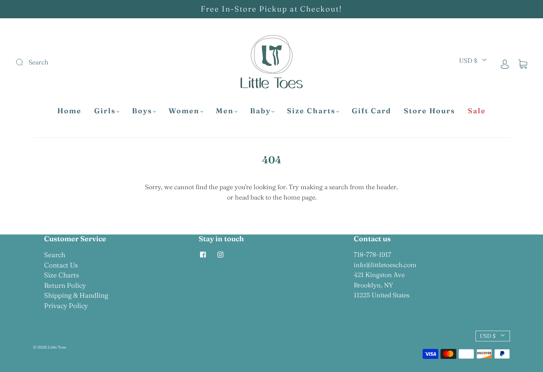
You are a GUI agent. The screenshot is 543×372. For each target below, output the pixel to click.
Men (225, 111)
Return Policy (65, 285)
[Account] (505, 64)
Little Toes (57, 347)
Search (54, 254)
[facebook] (202, 254)
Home (69, 111)
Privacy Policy (66, 305)
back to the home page (282, 197)
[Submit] (73, 62)
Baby (260, 111)
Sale (477, 111)
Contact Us (61, 265)
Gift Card (371, 111)
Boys (142, 111)
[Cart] (522, 64)
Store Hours (429, 111)
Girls (105, 111)
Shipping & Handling (76, 295)
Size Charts (311, 111)
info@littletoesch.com (385, 265)
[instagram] (220, 254)
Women (184, 111)
